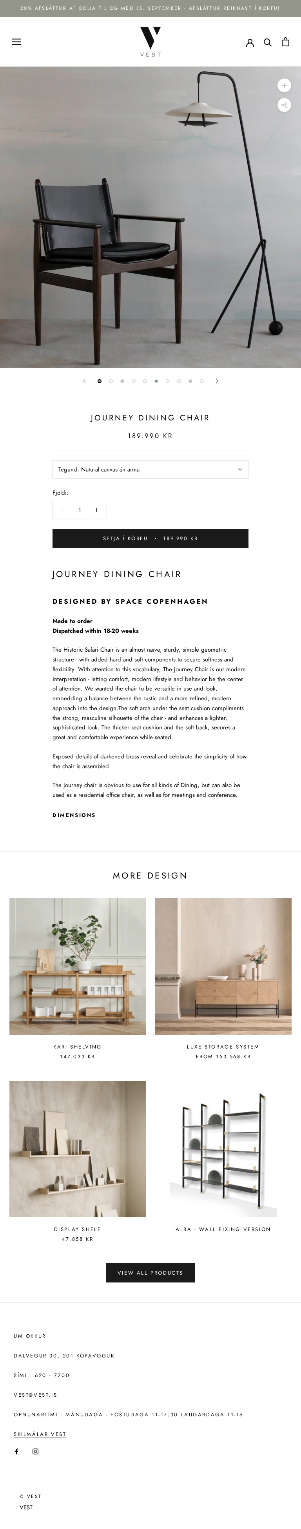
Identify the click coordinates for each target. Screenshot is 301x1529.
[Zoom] (284, 85)
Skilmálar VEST (40, 1434)
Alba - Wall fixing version (223, 1229)
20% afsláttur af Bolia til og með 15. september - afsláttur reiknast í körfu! (150, 8)
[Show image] (100, 381)
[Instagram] (35, 1451)
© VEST (31, 1496)
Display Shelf (78, 1229)
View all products (150, 1273)
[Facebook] (17, 1451)
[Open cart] (285, 41)
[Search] (268, 42)
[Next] (217, 381)
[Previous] (84, 381)
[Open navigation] (16, 41)
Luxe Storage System (223, 1046)
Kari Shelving (77, 1046)
